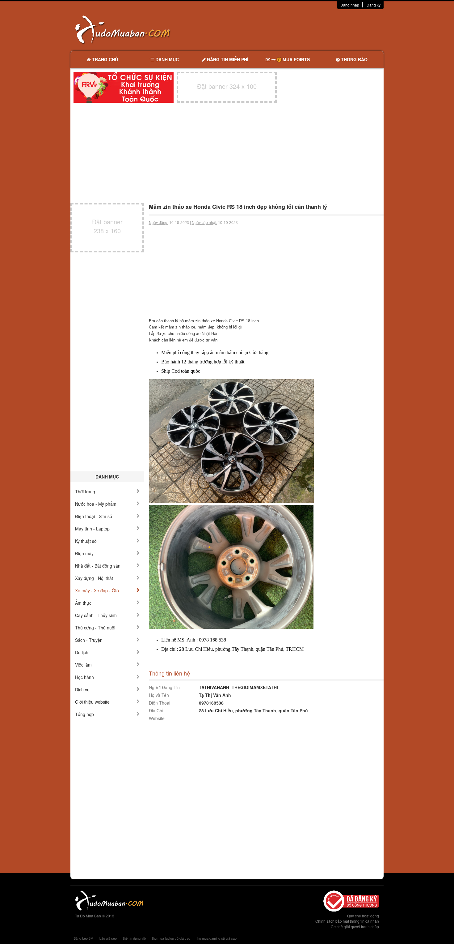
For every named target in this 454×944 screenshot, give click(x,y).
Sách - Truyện (89, 640)
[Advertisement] (292, 29)
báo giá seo (108, 938)
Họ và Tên (159, 695)
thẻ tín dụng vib (134, 938)
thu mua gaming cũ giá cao (216, 938)
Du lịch (81, 652)
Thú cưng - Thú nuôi (95, 627)
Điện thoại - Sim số (93, 516)
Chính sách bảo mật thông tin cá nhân (347, 921)
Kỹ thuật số (86, 541)
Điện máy (84, 553)
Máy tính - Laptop (92, 529)
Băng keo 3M (83, 938)
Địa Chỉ (156, 710)
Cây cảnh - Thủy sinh (96, 615)
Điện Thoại (159, 703)
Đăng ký (373, 4)
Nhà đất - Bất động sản (97, 566)
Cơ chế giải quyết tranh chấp (355, 926)
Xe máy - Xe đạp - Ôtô (97, 590)
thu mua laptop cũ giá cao (171, 938)
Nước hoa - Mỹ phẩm (95, 504)
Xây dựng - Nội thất (94, 578)
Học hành (84, 677)
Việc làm (83, 665)
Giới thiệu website (92, 702)
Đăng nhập (349, 4)
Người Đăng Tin (164, 687)
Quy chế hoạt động (363, 915)
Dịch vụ (82, 689)
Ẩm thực (83, 603)
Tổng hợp (84, 714)
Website (157, 718)
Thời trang (85, 491)
